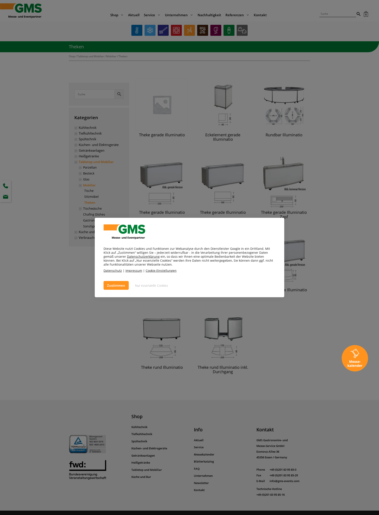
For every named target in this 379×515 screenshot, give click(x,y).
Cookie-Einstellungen (161, 271)
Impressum (133, 270)
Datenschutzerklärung (143, 256)
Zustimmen (116, 285)
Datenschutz (113, 270)
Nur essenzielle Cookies (151, 285)
